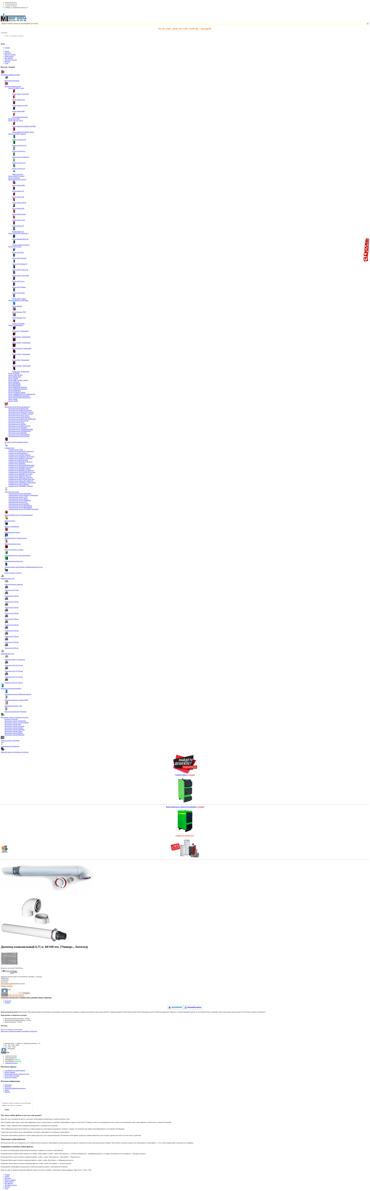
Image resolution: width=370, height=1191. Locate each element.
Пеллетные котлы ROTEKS (17, 433)
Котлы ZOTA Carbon (19, 298)
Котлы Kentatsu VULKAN (20, 245)
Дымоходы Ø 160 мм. (12, 613)
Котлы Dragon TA (18, 191)
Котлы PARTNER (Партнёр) (17, 389)
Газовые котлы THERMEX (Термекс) (20, 486)
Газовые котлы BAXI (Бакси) (18, 453)
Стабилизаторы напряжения (10, 746)
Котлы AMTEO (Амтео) (16, 176)
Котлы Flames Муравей (20, 117)
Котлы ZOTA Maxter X (19, 264)
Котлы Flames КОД (18, 100)
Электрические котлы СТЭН (17, 497)
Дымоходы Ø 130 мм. (12, 602)
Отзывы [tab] (7, 1002)
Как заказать (9, 58)
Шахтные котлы (10, 521)
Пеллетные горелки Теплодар (14, 726)
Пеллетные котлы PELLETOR (18, 421)
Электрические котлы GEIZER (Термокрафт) (23, 495)
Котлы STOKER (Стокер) (16, 392)
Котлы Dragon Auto (18, 220)
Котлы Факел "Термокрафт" (21, 337)
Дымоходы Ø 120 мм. (12, 596)
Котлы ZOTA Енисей (19, 258)
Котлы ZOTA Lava (18, 281)
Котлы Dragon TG (18, 231)
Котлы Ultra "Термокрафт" (21, 360)
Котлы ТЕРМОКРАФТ (15, 325)
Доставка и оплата (11, 60)
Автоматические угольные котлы (16, 538)
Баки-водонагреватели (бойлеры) (15, 711)
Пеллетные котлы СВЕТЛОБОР (19, 434)
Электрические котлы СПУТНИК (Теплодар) (23, 509)
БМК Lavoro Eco (17, 174)
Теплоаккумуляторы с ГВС (13, 706)
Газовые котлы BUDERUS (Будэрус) (20, 462)
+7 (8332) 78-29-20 (11, 6)
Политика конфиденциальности (15, 1088)
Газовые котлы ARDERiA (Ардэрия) (20, 474)
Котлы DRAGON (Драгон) (17, 179)
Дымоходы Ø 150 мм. (12, 607)
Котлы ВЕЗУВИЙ (14, 385)
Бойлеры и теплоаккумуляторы (11, 688)
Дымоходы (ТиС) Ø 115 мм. (14, 665)
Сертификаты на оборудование (15, 1070)
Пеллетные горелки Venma (13, 731)
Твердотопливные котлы (13, 86)
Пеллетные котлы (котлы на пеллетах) (17, 407)
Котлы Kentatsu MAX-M (20, 239)
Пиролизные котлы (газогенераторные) (18, 555)
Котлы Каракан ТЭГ (19, 318)
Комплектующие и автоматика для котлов (14, 752)
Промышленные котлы (12, 532)
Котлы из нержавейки (12, 526)
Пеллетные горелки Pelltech (14, 733)
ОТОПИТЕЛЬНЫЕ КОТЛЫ (10, 75)
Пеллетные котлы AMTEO (17, 424)
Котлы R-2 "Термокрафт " (20, 331)
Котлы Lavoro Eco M (19, 139)
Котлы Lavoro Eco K (19, 163)
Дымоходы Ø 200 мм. (12, 625)
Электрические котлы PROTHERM (20, 507)
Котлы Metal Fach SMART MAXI (23, 132)
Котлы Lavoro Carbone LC (20, 157)
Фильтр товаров (10, 1072)
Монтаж (7, 61)
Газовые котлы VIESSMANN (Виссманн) (22, 482)
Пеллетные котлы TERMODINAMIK (20, 429)
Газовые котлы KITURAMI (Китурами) (21, 465)
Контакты (8, 53)
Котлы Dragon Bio (18, 208)
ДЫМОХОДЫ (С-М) (7, 578)
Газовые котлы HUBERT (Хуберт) (19, 469)
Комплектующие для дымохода (15, 659)
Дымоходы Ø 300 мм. (12, 636)
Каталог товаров (10, 54)
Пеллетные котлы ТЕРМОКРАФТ (19, 431)
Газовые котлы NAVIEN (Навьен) (19, 455)
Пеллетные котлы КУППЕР (17, 427)
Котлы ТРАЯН (13, 378)
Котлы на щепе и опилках (13, 573)
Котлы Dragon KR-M (19, 202)
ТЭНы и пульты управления (10, 740)
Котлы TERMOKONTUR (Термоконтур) (21, 394)
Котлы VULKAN (14, 178)
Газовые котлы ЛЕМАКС (16, 463)
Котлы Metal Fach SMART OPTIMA (24, 126)
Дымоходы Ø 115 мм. (12, 590)
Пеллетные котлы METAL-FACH (19, 426)
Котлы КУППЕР (13, 373)
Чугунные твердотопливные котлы (16, 442)
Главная (7, 47)
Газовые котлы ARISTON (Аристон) (20, 477)
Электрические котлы (12, 492)
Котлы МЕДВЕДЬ (14, 384)
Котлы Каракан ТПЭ (19, 312)
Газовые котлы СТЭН (15, 449)
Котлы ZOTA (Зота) (14, 246)
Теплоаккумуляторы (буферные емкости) (18, 694)
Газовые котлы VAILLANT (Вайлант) (20, 481)
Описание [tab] (8, 1001)
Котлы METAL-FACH (15, 120)
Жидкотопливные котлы (13, 544)
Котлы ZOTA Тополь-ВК (20, 275)
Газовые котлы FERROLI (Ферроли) (20, 458)
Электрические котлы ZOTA (17, 502)
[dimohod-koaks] (9, 975)
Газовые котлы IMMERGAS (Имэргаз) (21, 470)
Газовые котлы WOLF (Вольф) (18, 484)
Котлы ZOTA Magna (19, 287)
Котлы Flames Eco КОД (20, 105)
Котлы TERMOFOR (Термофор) (19, 396)
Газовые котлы (9, 448)
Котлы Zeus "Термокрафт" (21, 371)
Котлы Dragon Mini (18, 185)
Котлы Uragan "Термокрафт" (21, 366)
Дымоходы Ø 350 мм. (12, 642)
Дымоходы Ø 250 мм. (12, 630)
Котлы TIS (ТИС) (14, 119)
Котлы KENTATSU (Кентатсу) (18, 233)
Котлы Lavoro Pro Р (18, 168)
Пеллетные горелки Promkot (14, 728)
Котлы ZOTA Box (18, 252)
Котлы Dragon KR (18, 197)
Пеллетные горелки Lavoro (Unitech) (17, 722)
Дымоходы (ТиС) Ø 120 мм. (14, 671)
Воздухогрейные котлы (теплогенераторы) (19, 515)
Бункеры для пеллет (11, 719)
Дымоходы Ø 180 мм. (12, 619)
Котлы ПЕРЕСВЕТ (14, 377)
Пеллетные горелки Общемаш (15, 729)
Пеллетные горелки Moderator (14, 735)
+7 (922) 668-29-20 (11, 4)
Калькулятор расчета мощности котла (17, 1074)
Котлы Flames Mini (18, 111)
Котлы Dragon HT (18, 226)
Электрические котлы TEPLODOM (20, 506)
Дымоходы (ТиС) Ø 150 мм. (14, 677)
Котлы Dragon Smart (19, 214)
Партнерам (8, 1085)
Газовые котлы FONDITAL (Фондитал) (21, 456)
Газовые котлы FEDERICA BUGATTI (20, 467)
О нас (6, 63)
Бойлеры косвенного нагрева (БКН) (16, 700)
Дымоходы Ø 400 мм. (12, 648)
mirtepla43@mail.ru (11, 2)
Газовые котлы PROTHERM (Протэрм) (21, 479)
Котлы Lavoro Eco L (19, 151)
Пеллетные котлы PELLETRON (19, 436)
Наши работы (9, 56)
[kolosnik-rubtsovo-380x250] (9, 966)
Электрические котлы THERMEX (19, 500)
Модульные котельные (12, 80)
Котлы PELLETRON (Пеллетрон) (19, 397)
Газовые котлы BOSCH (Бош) (18, 460)
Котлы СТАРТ (13, 401)
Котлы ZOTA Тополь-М (20, 270)
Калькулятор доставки (12, 1075)
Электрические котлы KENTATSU (19, 493)
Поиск (7, 1090)
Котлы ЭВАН (12, 399)
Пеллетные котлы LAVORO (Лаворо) (20, 414)
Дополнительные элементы (14, 584)
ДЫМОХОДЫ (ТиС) (7, 654)
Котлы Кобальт (17, 306)
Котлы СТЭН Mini (18, 323)
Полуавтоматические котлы (14, 561)
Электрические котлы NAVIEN (18, 504)
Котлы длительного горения (14, 549)
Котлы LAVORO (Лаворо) (17, 134)
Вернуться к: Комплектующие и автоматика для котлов (19, 1031)
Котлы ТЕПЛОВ (13, 382)
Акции (7, 51)
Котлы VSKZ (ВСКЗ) (15, 375)
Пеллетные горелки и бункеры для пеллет (14, 717)
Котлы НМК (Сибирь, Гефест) (18, 380)
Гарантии (8, 1086)
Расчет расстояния (11, 1077)
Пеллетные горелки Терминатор (15, 721)
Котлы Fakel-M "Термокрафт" (22, 348)
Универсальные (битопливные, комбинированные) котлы (24, 567)
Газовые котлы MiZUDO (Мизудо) (19, 475)
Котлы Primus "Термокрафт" (21, 342)
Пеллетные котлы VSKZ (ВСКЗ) (19, 417)
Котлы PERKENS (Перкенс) (17, 387)
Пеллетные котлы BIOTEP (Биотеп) (20, 410)
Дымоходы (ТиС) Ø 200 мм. (14, 683)
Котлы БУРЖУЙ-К (14, 390)
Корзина (7, 1092)
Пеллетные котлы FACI (16, 422)
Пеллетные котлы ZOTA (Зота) (18, 415)
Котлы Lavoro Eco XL (19, 145)
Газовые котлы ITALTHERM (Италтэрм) (21, 472)
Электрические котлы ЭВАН (18, 499)
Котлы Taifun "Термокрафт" (21, 354)
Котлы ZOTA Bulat (18, 293)
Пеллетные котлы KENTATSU (18, 408)
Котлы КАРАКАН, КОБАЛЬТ (18, 300)
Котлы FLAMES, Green (16, 88)
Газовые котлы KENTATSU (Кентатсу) (21, 451)
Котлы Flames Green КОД (20, 94)
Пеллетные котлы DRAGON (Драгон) (21, 412)
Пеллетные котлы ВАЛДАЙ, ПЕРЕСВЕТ (22, 419)
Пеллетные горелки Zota (13, 724)
